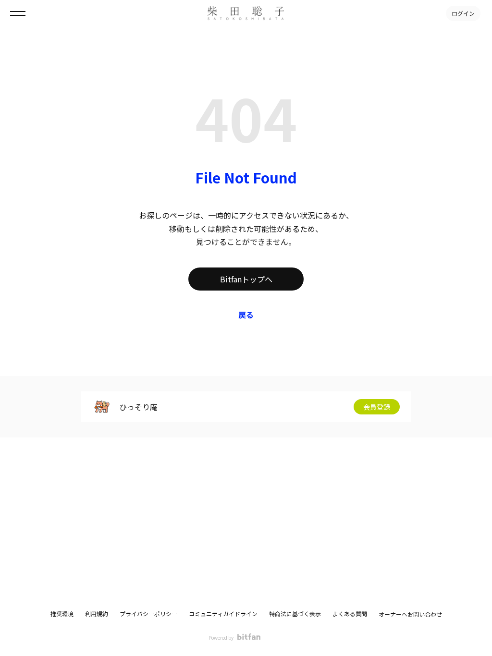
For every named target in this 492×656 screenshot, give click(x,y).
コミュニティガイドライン (223, 613)
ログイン (463, 13)
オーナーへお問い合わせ (410, 614)
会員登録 (376, 407)
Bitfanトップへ (246, 279)
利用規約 (96, 613)
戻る (246, 314)
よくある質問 (349, 613)
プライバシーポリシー (148, 613)
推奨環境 (62, 613)
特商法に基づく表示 (295, 613)
